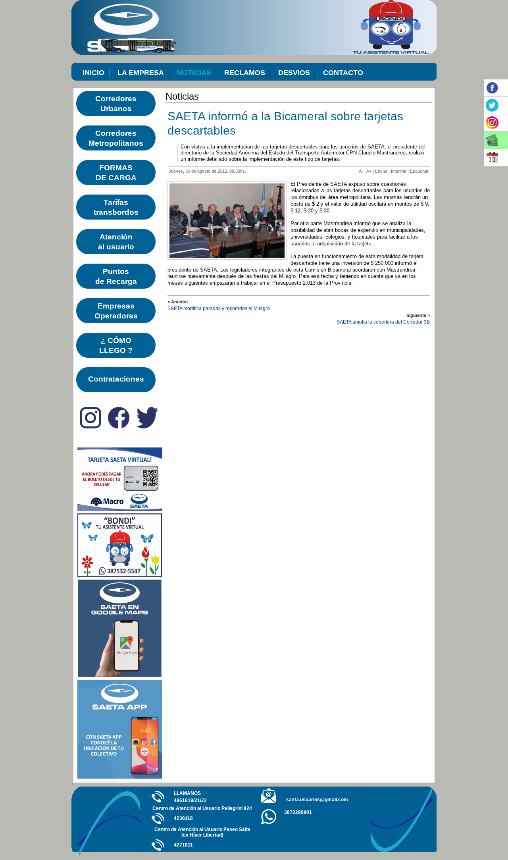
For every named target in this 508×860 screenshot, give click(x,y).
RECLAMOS (244, 73)
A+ (368, 171)
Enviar (381, 171)
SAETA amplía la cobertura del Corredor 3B (383, 322)
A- (361, 171)
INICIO (93, 73)
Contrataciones (116, 379)
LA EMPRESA (140, 73)
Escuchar (419, 171)
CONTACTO (343, 73)
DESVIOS (294, 73)
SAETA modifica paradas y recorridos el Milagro (218, 308)
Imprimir (398, 171)
